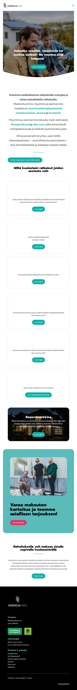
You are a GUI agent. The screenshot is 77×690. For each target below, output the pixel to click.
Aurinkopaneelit (14, 656)
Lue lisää (38, 209)
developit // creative (25, 678)
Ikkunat (10, 662)
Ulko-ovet (11, 664)
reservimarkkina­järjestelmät (45, 108)
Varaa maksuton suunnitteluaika (25, 160)
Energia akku (13, 653)
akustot (40, 112)
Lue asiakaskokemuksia (38, 395)
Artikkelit (11, 667)
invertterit (54, 112)
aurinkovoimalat (25, 112)
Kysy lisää (38, 576)
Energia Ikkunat (20, 124)
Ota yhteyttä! (38, 67)
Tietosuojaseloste (63, 684)
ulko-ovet (38, 124)
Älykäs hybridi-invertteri (17, 659)
